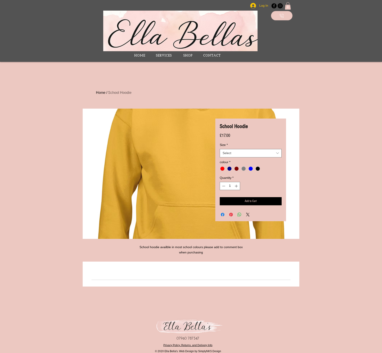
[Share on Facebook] (222, 214)
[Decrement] (223, 186)
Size (224, 145)
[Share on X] (247, 214)
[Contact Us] (281, 15)
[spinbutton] (230, 186)
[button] (288, 5)
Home (100, 92)
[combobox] (251, 153)
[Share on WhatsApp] (239, 214)
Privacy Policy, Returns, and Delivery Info (187, 345)
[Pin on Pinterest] (231, 214)
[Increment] (236, 186)
